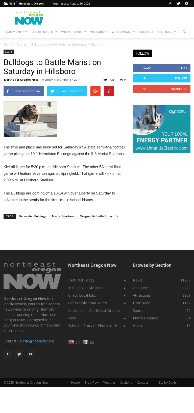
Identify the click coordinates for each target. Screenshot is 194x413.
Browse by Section (152, 265)
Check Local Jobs (82, 295)
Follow (181, 78)
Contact (146, 32)
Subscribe (179, 89)
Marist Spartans (63, 216)
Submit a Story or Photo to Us (93, 325)
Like (184, 68)
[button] (184, 32)
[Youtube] (186, 3)
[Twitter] (178, 3)
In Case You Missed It (86, 287)
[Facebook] (170, 3)
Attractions (142, 295)
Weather (109, 382)
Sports (8, 51)
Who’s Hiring (71, 32)
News (137, 280)
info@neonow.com (38, 341)
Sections (165, 32)
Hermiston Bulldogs (32, 216)
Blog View (92, 382)
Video (137, 325)
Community (15, 32)
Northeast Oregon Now (21, 79)
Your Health (43, 32)
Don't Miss (142, 302)
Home (8, 44)
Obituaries (141, 287)
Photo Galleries (145, 318)
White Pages (121, 32)
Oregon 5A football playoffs (99, 216)
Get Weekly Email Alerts (87, 302)
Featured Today (81, 280)
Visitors (97, 32)
